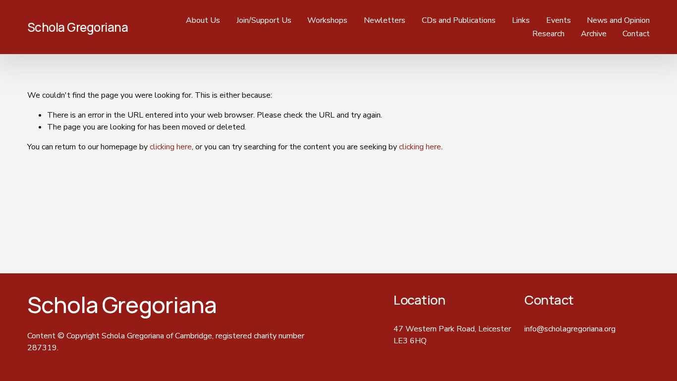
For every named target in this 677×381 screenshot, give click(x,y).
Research (548, 33)
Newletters (384, 20)
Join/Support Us (263, 20)
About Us (203, 20)
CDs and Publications (459, 20)
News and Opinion (618, 20)
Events (558, 20)
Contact (636, 33)
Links (521, 20)
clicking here (171, 146)
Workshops (327, 20)
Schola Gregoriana (77, 27)
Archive (594, 33)
